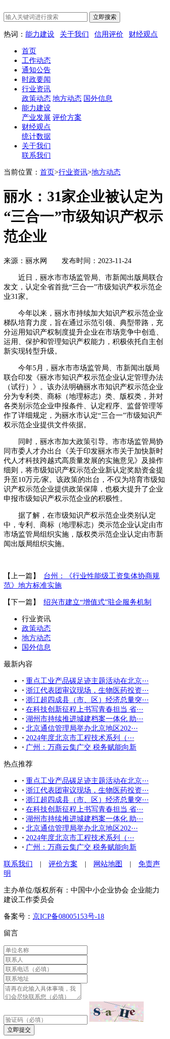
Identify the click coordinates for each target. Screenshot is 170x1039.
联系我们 (36, 155)
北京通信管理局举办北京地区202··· (82, 728)
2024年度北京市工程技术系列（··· (80, 737)
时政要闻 (36, 79)
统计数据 (36, 136)
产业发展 (36, 117)
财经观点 (143, 34)
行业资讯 (36, 89)
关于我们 (74, 34)
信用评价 (108, 34)
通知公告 (36, 70)
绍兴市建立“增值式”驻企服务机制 (97, 602)
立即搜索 (105, 17)
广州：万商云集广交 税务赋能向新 (81, 747)
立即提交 (19, 1029)
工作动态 (36, 60)
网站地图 (107, 864)
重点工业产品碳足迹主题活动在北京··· (87, 681)
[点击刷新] (116, 1011)
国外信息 (97, 98)
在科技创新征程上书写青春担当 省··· (84, 709)
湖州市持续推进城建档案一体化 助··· (84, 719)
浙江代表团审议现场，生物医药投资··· (87, 690)
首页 (29, 51)
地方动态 (67, 98)
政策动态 (36, 98)
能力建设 (39, 34)
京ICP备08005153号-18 (68, 916)
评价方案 (67, 117)
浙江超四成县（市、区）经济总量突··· (87, 700)
